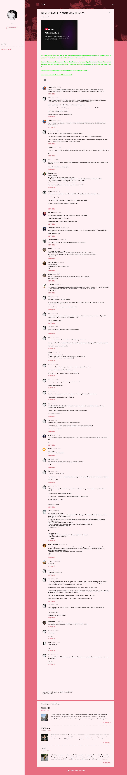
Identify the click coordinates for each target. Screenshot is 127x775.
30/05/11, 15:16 (56, 435)
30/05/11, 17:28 (56, 448)
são (43, 4)
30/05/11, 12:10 (54, 337)
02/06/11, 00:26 (54, 654)
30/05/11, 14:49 (54, 379)
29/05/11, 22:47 (56, 274)
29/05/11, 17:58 (56, 191)
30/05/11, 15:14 (54, 420)
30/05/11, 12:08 (54, 326)
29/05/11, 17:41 (57, 173)
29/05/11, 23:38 (58, 284)
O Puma (50, 561)
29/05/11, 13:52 (54, 97)
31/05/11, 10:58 (54, 579)
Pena (49, 510)
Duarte (49, 642)
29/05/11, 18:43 (65, 227)
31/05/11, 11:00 (54, 605)
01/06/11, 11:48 (54, 630)
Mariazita (50, 173)
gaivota (50, 248)
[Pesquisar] (113, 4)
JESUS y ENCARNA (53, 544)
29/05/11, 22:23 (60, 262)
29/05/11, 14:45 (57, 147)
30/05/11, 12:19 (57, 352)
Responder (51, 94)
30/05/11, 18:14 (54, 486)
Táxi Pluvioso (51, 621)
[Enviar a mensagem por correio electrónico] (45, 80)
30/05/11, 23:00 (56, 561)
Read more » (107, 722)
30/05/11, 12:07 (54, 313)
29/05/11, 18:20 (57, 212)
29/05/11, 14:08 (54, 131)
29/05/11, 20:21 (56, 248)
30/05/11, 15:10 (54, 391)
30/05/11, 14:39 (54, 364)
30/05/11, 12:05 (54, 296)
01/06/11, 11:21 (59, 621)
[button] (110, 12)
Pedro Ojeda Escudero (54, 228)
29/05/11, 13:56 (57, 120)
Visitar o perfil (12, 27)
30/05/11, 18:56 (55, 510)
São (49, 97)
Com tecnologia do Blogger (77, 770)
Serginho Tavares (53, 239)
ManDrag (50, 212)
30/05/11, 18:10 (54, 471)
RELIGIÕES (45, 708)
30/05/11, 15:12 (54, 403)
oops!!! (50, 191)
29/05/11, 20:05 (62, 239)
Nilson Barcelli (52, 262)
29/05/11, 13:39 (57, 87)
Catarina (50, 87)
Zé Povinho (51, 284)
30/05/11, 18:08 (54, 459)
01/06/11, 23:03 (56, 642)
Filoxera (50, 449)
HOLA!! (43, 748)
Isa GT (49, 435)
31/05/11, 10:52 (54, 570)
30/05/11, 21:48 (63, 544)
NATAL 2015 (45, 728)
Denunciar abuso (6, 49)
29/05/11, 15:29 (54, 159)
